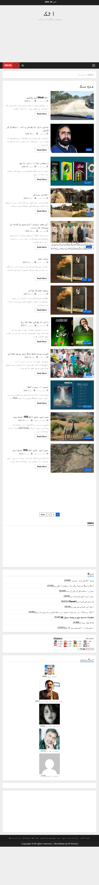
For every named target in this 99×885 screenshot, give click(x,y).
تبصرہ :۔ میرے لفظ (72, 394)
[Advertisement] (49, 41)
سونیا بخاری (41, 390)
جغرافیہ (88, 438)
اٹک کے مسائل (72, 202)
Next (43, 514)
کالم (89, 117)
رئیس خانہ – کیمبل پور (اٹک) (79, 627)
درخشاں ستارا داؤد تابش (72, 171)
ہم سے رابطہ (14, 837)
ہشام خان (43, 231)
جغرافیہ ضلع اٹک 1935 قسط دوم (72, 458)
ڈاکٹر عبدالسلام (40, 420)
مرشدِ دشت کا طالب (72, 300)
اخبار (89, 150)
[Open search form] (23, 65)
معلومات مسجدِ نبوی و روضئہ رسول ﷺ (77, 617)
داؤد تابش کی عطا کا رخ (72, 331)
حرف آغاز (85, 837)
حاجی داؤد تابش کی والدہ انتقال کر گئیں (72, 138)
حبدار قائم (42, 101)
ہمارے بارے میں (70, 837)
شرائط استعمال (30, 837)
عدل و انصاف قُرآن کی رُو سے (80, 590)
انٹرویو (88, 182)
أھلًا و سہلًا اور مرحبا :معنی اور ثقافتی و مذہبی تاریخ (64, 611)
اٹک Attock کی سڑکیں (72, 105)
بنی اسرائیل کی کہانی (82, 596)
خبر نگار (43, 134)
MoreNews (59, 843)
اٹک (49, 12)
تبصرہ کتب (87, 311)
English (8, 65)
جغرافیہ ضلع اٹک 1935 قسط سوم (72, 426)
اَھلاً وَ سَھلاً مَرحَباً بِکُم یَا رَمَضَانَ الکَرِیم (74, 585)
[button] (93, 65)
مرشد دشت (72, 268)
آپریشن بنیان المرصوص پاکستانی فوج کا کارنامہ (72, 235)
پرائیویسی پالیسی (50, 837)
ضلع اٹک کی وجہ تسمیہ (82, 580)
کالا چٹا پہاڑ (87, 622)
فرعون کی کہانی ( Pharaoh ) (81, 601)
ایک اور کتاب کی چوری (82, 606)
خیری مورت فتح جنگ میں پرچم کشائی (72, 363)
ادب (89, 280)
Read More (41, 114)
